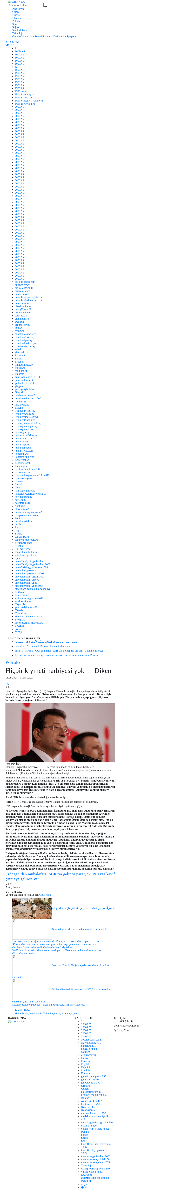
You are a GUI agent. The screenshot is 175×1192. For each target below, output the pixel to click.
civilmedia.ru (22, 318)
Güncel (16, 11)
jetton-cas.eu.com (24, 413)
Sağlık (15, 27)
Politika (16, 21)
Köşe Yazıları (22, 459)
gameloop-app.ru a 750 (27, 376)
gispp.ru (19, 386)
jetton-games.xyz (24, 429)
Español (19, 361)
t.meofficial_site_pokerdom (29, 561)
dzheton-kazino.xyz (25, 343)
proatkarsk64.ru (23, 521)
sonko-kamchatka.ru (26, 552)
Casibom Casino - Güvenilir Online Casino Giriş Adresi (42, 947)
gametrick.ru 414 (24, 380)
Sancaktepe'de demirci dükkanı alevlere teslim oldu (79, 929)
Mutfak (19, 484)
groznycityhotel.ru (25, 389)
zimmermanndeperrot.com (29, 616)
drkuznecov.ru (22, 324)
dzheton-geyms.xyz (25, 337)
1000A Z (20, 54)
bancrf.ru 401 (22, 294)
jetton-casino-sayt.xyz (26, 416)
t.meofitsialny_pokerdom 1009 (31, 567)
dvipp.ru (19, 330)
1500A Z (20, 69)
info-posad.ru (22, 404)
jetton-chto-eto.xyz (25, 419)
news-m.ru (20, 499)
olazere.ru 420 (22, 509)
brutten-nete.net (23, 312)
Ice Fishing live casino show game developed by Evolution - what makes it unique (56, 950)
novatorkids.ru (22, 502)
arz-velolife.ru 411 (25, 287)
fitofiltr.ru (20, 367)
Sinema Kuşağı (23, 548)
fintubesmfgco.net (24, 364)
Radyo (18, 527)
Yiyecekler (20, 613)
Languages (21, 466)
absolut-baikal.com (25, 281)
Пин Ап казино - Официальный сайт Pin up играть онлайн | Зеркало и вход (56, 941)
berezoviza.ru (22, 303)
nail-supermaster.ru (25, 490)
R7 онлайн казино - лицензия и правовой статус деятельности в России (54, 944)
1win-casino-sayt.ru (25, 97)
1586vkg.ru (21, 91)
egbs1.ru (19, 349)
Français (19, 373)
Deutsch (19, 321)
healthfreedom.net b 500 (28, 398)
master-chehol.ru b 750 (27, 469)
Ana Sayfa (18, 8)
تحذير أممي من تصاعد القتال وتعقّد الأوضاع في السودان (83, 908)
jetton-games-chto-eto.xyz (29, 423)
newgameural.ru (23, 496)
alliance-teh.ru (22, 284)
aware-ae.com (22, 291)
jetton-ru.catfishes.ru (26, 435)
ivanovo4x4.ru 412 (25, 410)
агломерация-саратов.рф (29, 622)
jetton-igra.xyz (22, 432)
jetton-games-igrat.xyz (27, 426)
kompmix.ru (21, 453)
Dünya (16, 14)
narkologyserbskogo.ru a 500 (30, 493)
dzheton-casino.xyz (25, 334)
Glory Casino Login (23, 953)
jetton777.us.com (24, 450)
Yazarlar (19, 610)
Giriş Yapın (45, 894)
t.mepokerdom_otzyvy (27, 579)
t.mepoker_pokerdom (26, 570)
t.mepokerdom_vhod (26, 582)
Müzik (18, 487)
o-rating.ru (20, 505)
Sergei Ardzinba (23, 542)
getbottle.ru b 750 (24, 383)
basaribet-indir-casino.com (29, 300)
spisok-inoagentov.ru (26, 555)
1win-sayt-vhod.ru (25, 103)
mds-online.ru (22, 472)
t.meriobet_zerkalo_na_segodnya (32, 588)
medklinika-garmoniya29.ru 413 (32, 475)
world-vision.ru (23, 601)
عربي (18, 628)
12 (16, 66)
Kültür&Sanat (19, 30)
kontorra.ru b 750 (24, 456)
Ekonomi (17, 18)
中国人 (19, 632)
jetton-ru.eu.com (23, 438)
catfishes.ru (21, 315)
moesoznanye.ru (23, 478)
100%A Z (20, 51)
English (19, 358)
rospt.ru (19, 530)
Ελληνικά (20, 619)
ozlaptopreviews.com (26, 515)
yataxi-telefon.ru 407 (26, 607)
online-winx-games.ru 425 (29, 512)
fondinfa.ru (21, 370)
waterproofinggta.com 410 (29, 598)
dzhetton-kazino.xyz (26, 346)
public (18, 524)
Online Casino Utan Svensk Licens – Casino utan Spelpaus (44, 36)
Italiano (19, 407)
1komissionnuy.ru (24, 94)
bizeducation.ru (23, 306)
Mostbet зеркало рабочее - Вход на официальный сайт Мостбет (48, 1004)
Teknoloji (17, 33)
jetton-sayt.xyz (23, 444)
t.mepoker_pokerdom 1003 (29, 573)
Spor (14, 24)
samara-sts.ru (22, 536)
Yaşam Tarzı (21, 604)
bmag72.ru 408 (23, 309)
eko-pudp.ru (21, 352)
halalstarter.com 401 (25, 395)
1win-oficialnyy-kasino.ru (29, 100)
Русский (20, 625)
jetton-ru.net (21, 441)
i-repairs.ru (20, 401)
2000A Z (20, 106)
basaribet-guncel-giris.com (29, 297)
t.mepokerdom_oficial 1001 (30, 576)
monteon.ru (21, 481)
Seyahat (19, 545)
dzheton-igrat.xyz (24, 340)
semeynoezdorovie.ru (26, 539)
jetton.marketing (23, 447)
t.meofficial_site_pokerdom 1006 (32, 564)
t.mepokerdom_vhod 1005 (29, 585)
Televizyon (21, 595)
